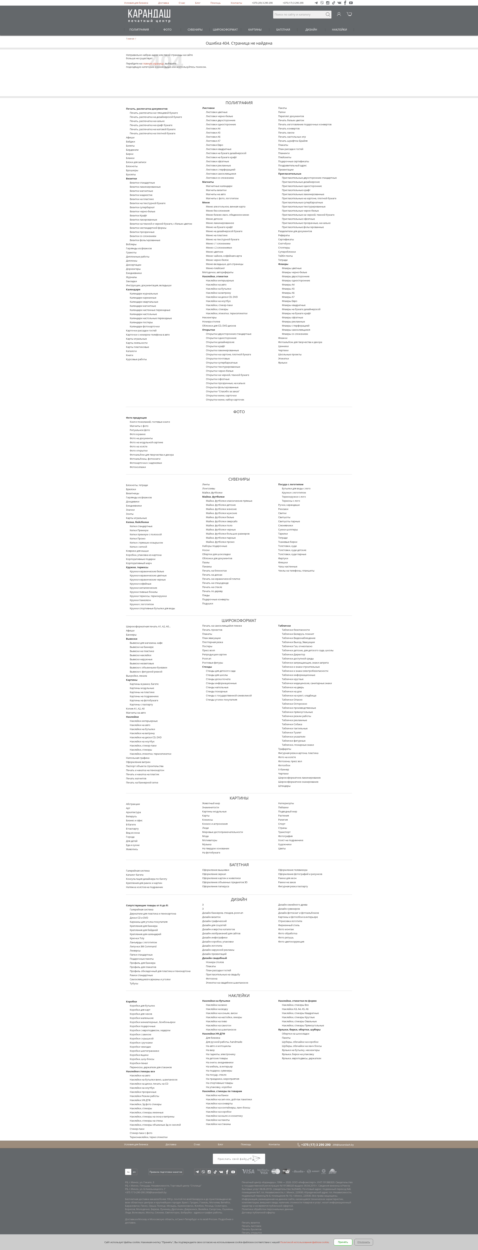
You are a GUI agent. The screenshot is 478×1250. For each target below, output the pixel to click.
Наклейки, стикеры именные (146, 1112)
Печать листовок (251, 1226)
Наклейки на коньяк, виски (222, 1013)
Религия (283, 819)
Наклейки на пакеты (218, 1120)
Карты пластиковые (137, 347)
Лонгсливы (208, 488)
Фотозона (211, 978)
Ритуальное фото (140, 430)
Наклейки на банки (217, 1095)
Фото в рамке (137, 434)
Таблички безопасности (296, 629)
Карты (205, 815)
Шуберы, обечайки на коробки (300, 1042)
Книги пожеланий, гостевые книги (150, 421)
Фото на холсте (138, 446)
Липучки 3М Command (143, 946)
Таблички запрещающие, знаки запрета (305, 662)
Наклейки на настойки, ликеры (224, 1017)
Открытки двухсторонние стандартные (228, 334)
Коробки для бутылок (142, 1005)
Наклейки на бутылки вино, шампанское (153, 1079)
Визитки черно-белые (142, 211)
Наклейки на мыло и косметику (224, 1115)
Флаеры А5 (288, 288)
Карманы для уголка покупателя (148, 921)
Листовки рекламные (218, 165)
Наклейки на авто (216, 284)
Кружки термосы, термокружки (148, 596)
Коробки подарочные (142, 1026)
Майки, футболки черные (221, 529)
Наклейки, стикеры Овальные (299, 1021)
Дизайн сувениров (289, 908)
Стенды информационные (221, 683)
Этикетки (283, 358)
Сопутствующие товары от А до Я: (147, 905)
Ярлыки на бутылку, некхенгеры (301, 1050)
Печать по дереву (212, 591)
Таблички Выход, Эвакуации (298, 642)
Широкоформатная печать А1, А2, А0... (148, 626)
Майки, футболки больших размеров (227, 533)
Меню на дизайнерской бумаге (224, 231)
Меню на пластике (216, 235)
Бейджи (130, 141)
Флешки (283, 562)
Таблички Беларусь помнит (298, 634)
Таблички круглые (292, 679)
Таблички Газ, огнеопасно (297, 646)
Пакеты (282, 108)
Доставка (163, 2)
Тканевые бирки (287, 542)
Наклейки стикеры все (140, 1071)
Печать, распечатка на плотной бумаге (152, 133)
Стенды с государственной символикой (229, 695)
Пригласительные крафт (296, 190)
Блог (198, 2)
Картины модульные (142, 688)
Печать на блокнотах (214, 570)
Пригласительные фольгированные (303, 227)
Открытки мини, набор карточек (225, 399)
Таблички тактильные (295, 728)
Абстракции (133, 804)
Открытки (208, 329)
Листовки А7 (213, 140)
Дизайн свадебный (214, 958)
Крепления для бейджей (144, 930)
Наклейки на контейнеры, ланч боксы (228, 1107)
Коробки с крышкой (141, 1038)
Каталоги (131, 351)
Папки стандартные (141, 954)
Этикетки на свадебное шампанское (227, 982)
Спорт (281, 823)
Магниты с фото (139, 426)
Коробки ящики (139, 1055)
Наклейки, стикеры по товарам (222, 1091)
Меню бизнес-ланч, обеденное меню (227, 214)
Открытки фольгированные (222, 387)
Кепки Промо (137, 538)
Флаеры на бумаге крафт (296, 313)
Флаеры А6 (288, 292)
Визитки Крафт (138, 215)
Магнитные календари (219, 186)
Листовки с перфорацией (220, 169)
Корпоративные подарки (140, 559)
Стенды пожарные (216, 691)
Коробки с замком (140, 1034)
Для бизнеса (213, 1037)
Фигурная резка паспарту (293, 886)
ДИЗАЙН (311, 29)
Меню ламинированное (220, 223)
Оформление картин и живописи (221, 878)
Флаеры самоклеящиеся (296, 329)
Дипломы (131, 260)
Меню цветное (214, 251)
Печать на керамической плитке (221, 578)
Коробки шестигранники (144, 1050)
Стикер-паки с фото (141, 1133)
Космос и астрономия (215, 823)
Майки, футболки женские (221, 509)
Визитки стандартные (142, 182)
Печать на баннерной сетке (142, 782)
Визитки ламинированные (145, 186)
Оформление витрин (138, 762)
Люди (205, 828)
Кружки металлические (143, 587)
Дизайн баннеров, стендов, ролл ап (222, 912)
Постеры (207, 646)
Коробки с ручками (141, 1042)
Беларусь (131, 816)
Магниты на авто (216, 194)
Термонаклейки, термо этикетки (148, 1137)
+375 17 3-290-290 (135, 1192)
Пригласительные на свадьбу (223, 974)
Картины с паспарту (141, 704)
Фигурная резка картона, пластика (298, 753)
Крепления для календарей (145, 934)
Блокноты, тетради (137, 485)
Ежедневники (134, 273)
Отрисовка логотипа (290, 921)
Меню (206, 202)
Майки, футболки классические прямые (229, 500)
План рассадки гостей (290, 149)
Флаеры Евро (289, 301)
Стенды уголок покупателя (221, 699)
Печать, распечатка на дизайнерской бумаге (156, 117)
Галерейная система (138, 870)
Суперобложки (287, 251)
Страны (282, 828)
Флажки (282, 338)
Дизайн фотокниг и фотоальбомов (298, 912)
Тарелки (283, 533)
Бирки (129, 154)
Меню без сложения (217, 210)
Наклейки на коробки (218, 1111)
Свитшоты (284, 517)
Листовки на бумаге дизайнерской (226, 153)
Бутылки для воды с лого (296, 488)
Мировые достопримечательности (222, 832)
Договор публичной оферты (258, 1212)
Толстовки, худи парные (292, 554)
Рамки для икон (287, 878)
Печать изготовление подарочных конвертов (304, 124)
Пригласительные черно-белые (300, 210)
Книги (129, 355)
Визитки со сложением (143, 236)
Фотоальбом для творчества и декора (300, 342)
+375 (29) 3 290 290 (262, 2)
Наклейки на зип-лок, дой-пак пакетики (229, 1099)
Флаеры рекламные (293, 321)
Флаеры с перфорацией (295, 325)
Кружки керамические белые (147, 571)
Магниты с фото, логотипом (222, 198)
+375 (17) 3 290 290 (293, 2)
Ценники (283, 346)
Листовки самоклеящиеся (221, 173)
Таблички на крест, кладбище (299, 695)
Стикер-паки (137, 1129)
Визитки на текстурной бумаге (147, 203)
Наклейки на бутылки (218, 288)
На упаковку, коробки (219, 1087)
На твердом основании (215, 848)
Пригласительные (289, 173)
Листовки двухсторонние (220, 120)
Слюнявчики (285, 525)
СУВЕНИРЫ (195, 29)
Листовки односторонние (221, 124)
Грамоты (131, 252)
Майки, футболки (212, 492)
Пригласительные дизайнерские (301, 182)
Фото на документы (141, 438)
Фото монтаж (286, 929)
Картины (131, 679)
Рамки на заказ (287, 882)
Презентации (286, 169)
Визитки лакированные (143, 219)
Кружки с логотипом (142, 604)
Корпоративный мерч (139, 563)
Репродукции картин (214, 654)
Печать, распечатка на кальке (147, 121)
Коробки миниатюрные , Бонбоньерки (152, 1022)
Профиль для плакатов (143, 967)
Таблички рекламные (294, 720)
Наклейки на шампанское (221, 1029)
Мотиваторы (209, 840)
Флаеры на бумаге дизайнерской (301, 309)
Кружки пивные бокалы (144, 592)
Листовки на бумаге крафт (221, 157)
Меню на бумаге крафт (219, 227)
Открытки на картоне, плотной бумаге (228, 354)
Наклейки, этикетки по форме (297, 1000)
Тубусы (134, 983)
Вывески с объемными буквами (148, 667)
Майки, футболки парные (221, 537)
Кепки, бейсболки (137, 522)
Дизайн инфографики (214, 937)
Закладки (131, 281)
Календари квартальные (144, 301)
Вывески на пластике (142, 651)
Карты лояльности (137, 342)
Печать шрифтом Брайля (293, 140)
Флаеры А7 (288, 297)
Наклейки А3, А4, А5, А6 (295, 1009)
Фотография (285, 836)
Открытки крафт (215, 346)
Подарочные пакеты (142, 958)
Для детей (131, 841)
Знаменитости (210, 807)
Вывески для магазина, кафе (146, 643)
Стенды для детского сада (220, 671)
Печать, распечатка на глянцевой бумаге (154, 112)
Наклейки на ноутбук (218, 301)
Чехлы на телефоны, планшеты (296, 570)
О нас (182, 2)
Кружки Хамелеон (140, 600)
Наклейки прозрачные (143, 1092)
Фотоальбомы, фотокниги (145, 458)
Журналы (131, 277)
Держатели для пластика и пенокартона (153, 913)
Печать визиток (251, 1222)
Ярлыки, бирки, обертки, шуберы (299, 1029)
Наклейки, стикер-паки (219, 305)
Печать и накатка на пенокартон (145, 770)
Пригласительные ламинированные (303, 194)
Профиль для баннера (142, 963)
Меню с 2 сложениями (219, 247)
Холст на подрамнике (290, 840)
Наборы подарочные (214, 546)
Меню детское (214, 219)
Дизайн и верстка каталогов (218, 929)
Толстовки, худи (287, 546)
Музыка (206, 844)
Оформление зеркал (214, 874)
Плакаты (283, 145)
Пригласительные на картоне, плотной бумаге (309, 198)
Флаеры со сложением (295, 334)
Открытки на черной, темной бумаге (227, 375)
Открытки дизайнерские (220, 342)
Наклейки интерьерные (220, 280)
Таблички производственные (299, 707)
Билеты (130, 145)
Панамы (207, 566)
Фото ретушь (286, 937)
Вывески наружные (141, 659)
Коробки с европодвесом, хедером (150, 1030)
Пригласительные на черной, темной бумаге (308, 214)
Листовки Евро (214, 145)
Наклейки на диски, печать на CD (149, 1083)
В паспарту (132, 828)
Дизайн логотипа (212, 945)
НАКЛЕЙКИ (339, 29)
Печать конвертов (288, 128)
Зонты (130, 513)
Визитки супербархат (142, 207)
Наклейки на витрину (218, 292)
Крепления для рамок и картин (144, 883)
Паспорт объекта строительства (144, 766)
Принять (343, 1242)
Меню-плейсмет (215, 268)
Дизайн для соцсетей (214, 925)
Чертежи (283, 350)
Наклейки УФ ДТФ (140, 1100)
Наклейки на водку (217, 1009)
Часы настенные (287, 566)
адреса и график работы (208, 1212)
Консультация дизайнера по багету (146, 879)
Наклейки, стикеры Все (295, 1005)
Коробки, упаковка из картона (144, 555)
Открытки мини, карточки (221, 395)
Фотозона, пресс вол (290, 761)
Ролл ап (206, 658)
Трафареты (284, 749)
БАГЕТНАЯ (283, 29)
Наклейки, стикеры (217, 309)
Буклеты (131, 174)
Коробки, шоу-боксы (142, 1059)
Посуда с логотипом (290, 484)
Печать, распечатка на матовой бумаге (153, 129)
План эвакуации (211, 638)
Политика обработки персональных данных (267, 1209)
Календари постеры (141, 322)
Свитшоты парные (289, 521)
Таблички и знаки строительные (301, 666)
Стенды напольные (217, 687)
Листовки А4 (213, 128)
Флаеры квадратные (293, 305)
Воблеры (131, 244)
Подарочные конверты (215, 599)
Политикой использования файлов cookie (304, 1242)
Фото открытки (139, 450)
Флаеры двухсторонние (295, 276)
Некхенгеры (209, 317)
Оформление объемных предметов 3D (224, 882)
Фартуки (283, 558)
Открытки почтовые (218, 358)
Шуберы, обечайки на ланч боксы (302, 1046)
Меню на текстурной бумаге (222, 239)
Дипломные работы (137, 256)
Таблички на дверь (293, 687)
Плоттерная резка (212, 642)
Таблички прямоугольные (297, 712)
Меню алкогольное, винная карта (225, 206)
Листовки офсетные (217, 161)
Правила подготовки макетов (166, 1171)
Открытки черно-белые (219, 370)
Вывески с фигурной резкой (146, 671)
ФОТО (167, 29)
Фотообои (284, 765)
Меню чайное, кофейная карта (224, 255)
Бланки (130, 158)
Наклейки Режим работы (144, 1096)
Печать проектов (212, 629)
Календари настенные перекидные (150, 310)
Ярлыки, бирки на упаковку (298, 1054)
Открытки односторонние (221, 338)
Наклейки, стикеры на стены (146, 1120)
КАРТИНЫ (255, 29)
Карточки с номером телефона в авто (148, 334)
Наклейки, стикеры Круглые (298, 1017)
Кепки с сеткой (138, 546)
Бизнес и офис (134, 820)
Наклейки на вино (216, 1005)
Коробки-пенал (139, 1063)
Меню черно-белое (217, 260)
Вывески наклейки (140, 655)
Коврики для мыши (137, 550)
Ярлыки (282, 362)
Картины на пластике (142, 692)
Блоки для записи (136, 162)
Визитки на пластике (142, 199)
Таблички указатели (293, 736)
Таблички (284, 625)
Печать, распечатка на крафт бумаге (151, 125)
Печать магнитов (136, 778)
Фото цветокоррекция (291, 941)
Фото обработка (287, 933)
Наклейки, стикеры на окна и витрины (152, 1116)
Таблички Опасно (292, 699)
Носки (205, 550)
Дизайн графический (214, 921)
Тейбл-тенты (285, 255)
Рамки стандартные (141, 975)
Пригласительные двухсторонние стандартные (309, 177)
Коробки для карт (140, 1009)
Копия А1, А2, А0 (135, 708)
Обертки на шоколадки (295, 1033)
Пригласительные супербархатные (302, 202)
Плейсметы (284, 157)
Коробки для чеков (141, 1013)
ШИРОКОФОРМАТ (225, 29)
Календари (133, 289)
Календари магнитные (143, 306)
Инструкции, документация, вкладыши (148, 285)
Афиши (130, 137)
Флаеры (283, 264)
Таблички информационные (298, 675)
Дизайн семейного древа (292, 904)
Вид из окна (133, 832)
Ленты (206, 484)
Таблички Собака (292, 724)
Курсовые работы (136, 359)
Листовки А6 (213, 136)
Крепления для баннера (143, 926)
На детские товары (217, 1058)
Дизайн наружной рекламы (218, 949)
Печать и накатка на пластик (142, 774)
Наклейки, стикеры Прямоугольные (303, 1025)
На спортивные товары (219, 1083)
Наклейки (132, 716)
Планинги (284, 153)
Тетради (283, 260)
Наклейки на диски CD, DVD (222, 297)
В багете (131, 824)
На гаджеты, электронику (220, 1054)
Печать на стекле (212, 587)
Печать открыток (252, 1232)
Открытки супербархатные (222, 362)
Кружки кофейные (140, 583)
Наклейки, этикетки (215, 276)
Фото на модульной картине (146, 442)
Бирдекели (132, 149)
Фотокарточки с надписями (146, 463)
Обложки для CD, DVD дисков (219, 325)
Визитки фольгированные (145, 240)
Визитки (131, 178)
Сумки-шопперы (288, 529)
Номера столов (211, 321)
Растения (283, 815)
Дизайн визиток (211, 917)
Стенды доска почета (218, 679)
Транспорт (284, 832)
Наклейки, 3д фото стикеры (146, 1104)
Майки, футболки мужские (221, 513)
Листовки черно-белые (219, 116)
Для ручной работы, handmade (224, 1042)
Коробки (131, 1001)
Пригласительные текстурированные (303, 206)
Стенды (207, 666)
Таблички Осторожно (294, 703)
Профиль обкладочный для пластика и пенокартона (160, 971)
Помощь (215, 2)
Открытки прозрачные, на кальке (225, 383)
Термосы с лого (291, 500)
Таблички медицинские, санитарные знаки (307, 683)
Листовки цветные (216, 112)
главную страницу (153, 63)
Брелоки (131, 489)
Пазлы (205, 562)
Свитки (282, 513)
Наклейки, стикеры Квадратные (300, 1013)
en (134, 1171)
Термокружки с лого (294, 496)
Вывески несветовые (142, 663)
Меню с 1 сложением (218, 243)
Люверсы (135, 950)
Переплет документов (291, 116)
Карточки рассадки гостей (141, 330)
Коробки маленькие (141, 1018)
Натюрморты (286, 803)
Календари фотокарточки (145, 326)
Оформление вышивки (215, 870)
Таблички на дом (292, 691)
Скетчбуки (284, 243)
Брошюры (132, 170)
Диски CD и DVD (139, 917)
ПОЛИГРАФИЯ (139, 29)
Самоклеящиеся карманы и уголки (150, 979)
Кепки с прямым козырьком (146, 542)
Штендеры (284, 786)
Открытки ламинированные (222, 350)
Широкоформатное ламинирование (299, 777)
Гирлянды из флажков (139, 248)
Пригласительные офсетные (298, 219)
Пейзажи (283, 807)
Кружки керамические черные (148, 579)
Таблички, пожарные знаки (298, 744)
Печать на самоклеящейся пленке (222, 625)
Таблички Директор (293, 654)
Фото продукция (136, 417)
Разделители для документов (295, 231)
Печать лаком (286, 132)
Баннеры (131, 634)
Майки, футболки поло (219, 525)
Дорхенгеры (133, 269)
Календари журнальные (144, 293)
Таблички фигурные (293, 740)
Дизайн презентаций (214, 954)
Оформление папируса (215, 886)
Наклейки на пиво (216, 1021)
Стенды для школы (217, 675)
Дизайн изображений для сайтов (221, 933)
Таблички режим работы (296, 716)
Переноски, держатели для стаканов (151, 1067)
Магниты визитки (216, 190)
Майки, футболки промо (220, 542)
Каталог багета (134, 874)
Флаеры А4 (288, 284)
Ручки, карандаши (289, 505)
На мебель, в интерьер (219, 1066)
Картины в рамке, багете (144, 684)
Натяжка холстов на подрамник (144, 887)
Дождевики (132, 501)
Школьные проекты (290, 354)
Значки (130, 509)
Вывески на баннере (141, 647)
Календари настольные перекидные (151, 318)
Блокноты (132, 166)
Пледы (206, 595)
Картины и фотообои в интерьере (298, 917)
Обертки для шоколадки (216, 554)
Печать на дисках (212, 574)
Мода (205, 836)
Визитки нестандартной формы (148, 227)
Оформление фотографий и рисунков (300, 874)
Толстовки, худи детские (292, 550)
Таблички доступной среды (298, 658)
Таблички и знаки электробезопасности (305, 671)
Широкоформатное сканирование (298, 781)
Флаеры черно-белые (294, 272)
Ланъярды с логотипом (143, 942)
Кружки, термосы (137, 567)
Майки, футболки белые (220, 517)
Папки (281, 112)
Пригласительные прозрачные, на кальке (306, 223)
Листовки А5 (213, 132)
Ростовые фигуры (212, 662)
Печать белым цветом (291, 120)
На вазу (210, 1050)
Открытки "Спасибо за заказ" (223, 391)
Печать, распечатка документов (146, 108)
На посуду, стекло (216, 1074)
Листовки (208, 108)
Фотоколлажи (138, 467)
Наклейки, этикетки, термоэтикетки (226, 313)
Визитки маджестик (141, 195)
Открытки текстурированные (223, 366)
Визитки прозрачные (142, 232)
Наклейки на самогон (218, 1025)
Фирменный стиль (289, 925)
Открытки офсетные (217, 379)
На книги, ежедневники (219, 1062)
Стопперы (284, 247)
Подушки (207, 603)
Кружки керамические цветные (148, 575)
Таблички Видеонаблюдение (298, 638)
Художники (284, 844)
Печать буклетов (251, 1229)
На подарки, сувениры (219, 1070)
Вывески (131, 638)
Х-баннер (283, 769)
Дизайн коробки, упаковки (218, 941)
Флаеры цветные (292, 268)
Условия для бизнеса (136, 2)
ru (128, 1171)
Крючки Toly (137, 938)
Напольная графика (137, 758)
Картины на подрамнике (144, 696)
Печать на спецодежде (215, 583)
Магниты (208, 182)
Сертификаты (286, 239)
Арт (128, 808)
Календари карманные (143, 297)
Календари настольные (143, 314)
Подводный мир (287, 811)
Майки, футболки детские (221, 505)
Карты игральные (136, 338)
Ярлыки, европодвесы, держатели (301, 1058)
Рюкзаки (283, 509)
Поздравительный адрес (292, 165)
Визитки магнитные (141, 190)
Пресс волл (208, 650)
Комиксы (207, 819)
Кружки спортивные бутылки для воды (152, 608)
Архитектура (133, 812)
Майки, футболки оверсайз (221, 521)
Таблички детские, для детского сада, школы (307, 650)
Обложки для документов (217, 558)
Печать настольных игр (292, 136)
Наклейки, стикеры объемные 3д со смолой (155, 1124)
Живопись (132, 849)
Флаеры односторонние (296, 280)
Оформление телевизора (292, 870)
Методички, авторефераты (217, 272)
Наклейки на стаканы (218, 1124)
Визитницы (132, 493)
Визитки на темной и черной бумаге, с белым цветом (161, 223)
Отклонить (363, 1242)
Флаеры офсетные (292, 317)
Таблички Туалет (291, 732)
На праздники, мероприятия (222, 1078)
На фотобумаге (211, 852)
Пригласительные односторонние (302, 186)
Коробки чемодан (140, 1046)
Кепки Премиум (139, 530)
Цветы (282, 848)
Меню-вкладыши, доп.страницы (224, 264)
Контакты (236, 2)
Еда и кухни (132, 845)
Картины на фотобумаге (144, 700)
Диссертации (133, 264)
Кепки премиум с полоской (146, 534)
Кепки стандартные (141, 526)
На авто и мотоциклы (218, 1046)
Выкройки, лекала (136, 675)
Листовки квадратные (218, 149)
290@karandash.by (343, 1144)
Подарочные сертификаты (293, 161)
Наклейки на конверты (219, 1103)
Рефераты (284, 235)
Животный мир (211, 803)
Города (130, 836)
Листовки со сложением (220, 177)
